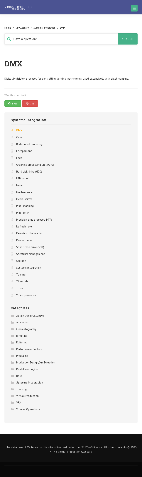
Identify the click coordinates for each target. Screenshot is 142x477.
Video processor (26, 295)
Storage (21, 261)
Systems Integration (44, 27)
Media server (24, 199)
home (7, 27)
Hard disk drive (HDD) (29, 171)
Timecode (22, 281)
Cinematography (26, 329)
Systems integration (28, 267)
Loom (19, 185)
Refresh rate (24, 226)
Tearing (21, 274)
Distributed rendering (29, 144)
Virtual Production (27, 396)
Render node (24, 240)
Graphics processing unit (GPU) (35, 164)
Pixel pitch (22, 212)
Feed (19, 158)
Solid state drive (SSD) (30, 247)
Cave (19, 137)
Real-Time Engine (27, 369)
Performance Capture (29, 349)
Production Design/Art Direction (35, 362)
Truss (19, 288)
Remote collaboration (29, 233)
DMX (19, 130)
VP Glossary (22, 27)
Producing (22, 356)
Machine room (24, 192)
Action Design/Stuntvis (30, 315)
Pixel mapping (25, 206)
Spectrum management (30, 254)
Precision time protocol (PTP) (34, 219)
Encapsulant (24, 151)
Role (19, 376)
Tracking (21, 389)
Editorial (21, 342)
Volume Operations (28, 409)
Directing (21, 335)
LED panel (22, 178)
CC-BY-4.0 (87, 447)
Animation (22, 322)
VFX (18, 402)
